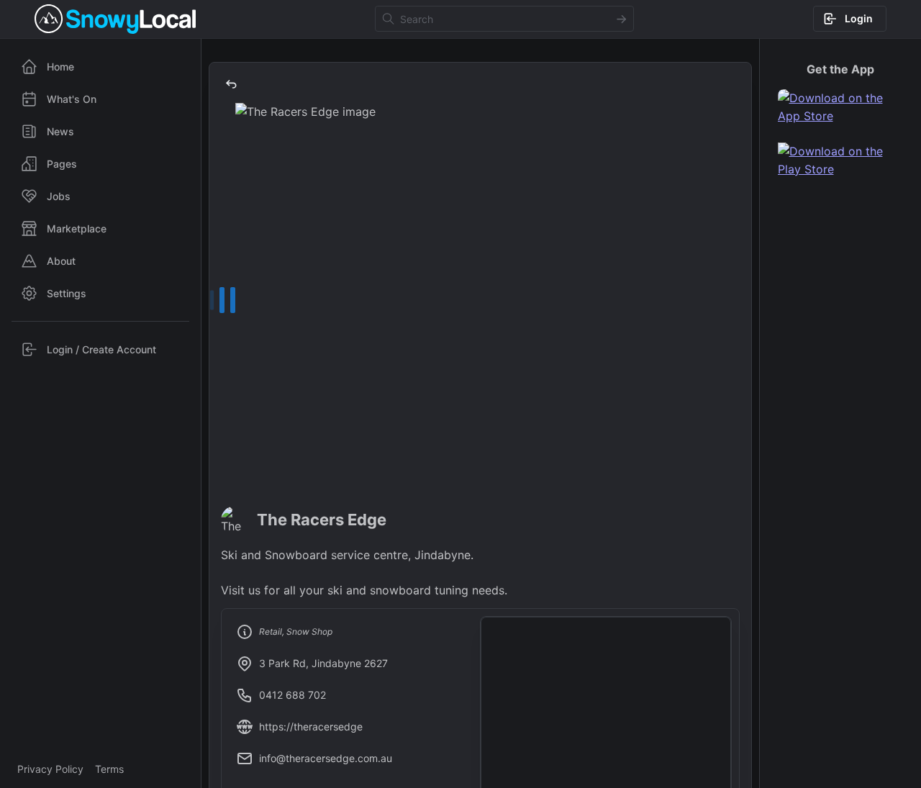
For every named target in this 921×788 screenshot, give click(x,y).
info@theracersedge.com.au (325, 758)
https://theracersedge (311, 726)
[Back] (231, 84)
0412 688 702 (292, 695)
